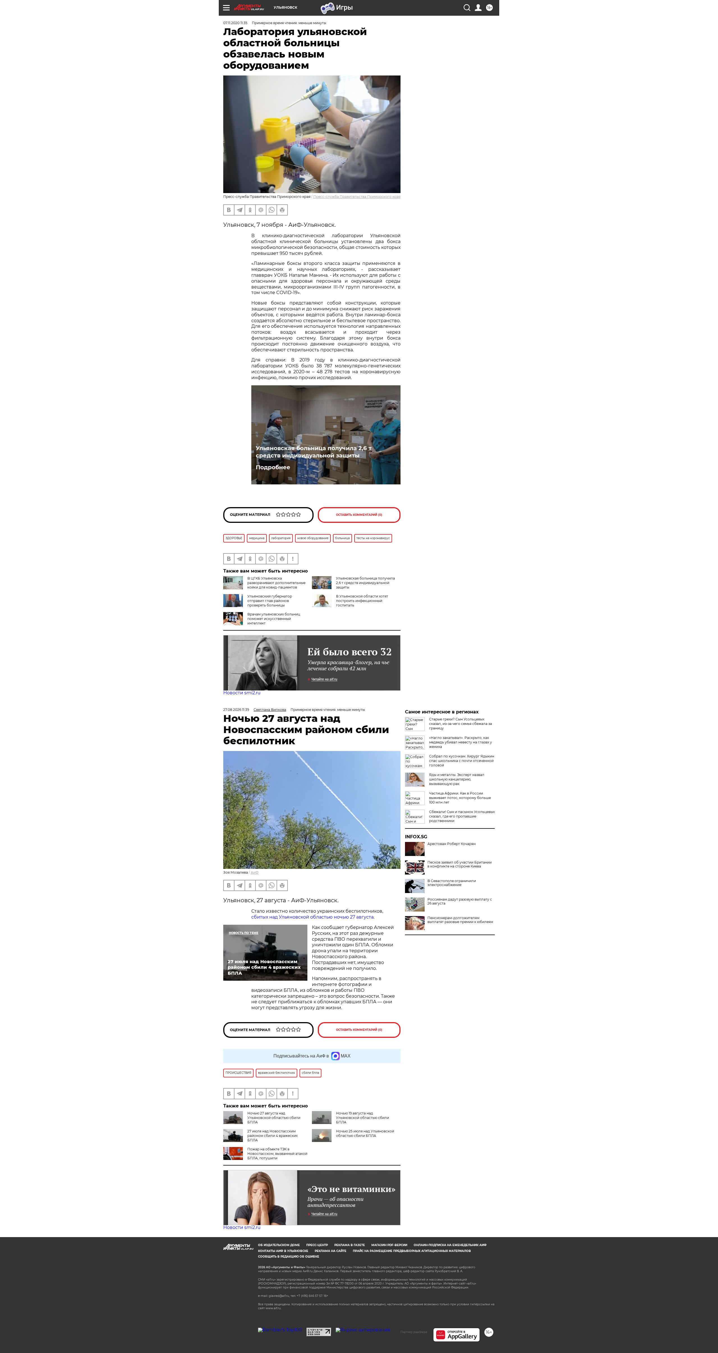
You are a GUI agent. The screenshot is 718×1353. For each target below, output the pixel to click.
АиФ (255, 872)
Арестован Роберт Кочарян (451, 844)
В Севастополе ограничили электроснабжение (451, 883)
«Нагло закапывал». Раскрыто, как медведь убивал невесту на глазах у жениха (460, 742)
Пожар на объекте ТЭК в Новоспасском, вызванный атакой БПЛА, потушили (277, 1153)
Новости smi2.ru (242, 692)
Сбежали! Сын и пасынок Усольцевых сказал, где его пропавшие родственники (462, 816)
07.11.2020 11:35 (235, 23)
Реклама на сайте (330, 1251)
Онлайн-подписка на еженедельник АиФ (450, 1245)
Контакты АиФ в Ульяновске (283, 1251)
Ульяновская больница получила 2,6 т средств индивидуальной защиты (314, 452)
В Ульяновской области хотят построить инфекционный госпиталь (362, 600)
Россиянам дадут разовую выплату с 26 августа (459, 901)
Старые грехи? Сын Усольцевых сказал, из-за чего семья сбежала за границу (460, 723)
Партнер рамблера (414, 1332)
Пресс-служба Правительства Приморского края (357, 196)
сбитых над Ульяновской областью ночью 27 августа (312, 917)
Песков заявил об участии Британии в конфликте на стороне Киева (459, 864)
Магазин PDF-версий (389, 1245)
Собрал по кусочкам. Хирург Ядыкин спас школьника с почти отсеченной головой (461, 760)
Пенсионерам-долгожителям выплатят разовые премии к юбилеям (460, 920)
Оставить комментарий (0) (359, 515)
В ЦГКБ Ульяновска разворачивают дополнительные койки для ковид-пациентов (276, 582)
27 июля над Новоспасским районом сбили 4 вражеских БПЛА (272, 1135)
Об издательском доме (279, 1245)
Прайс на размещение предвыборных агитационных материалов (412, 1251)
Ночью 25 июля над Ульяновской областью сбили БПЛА (365, 1133)
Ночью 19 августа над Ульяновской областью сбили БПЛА (362, 1117)
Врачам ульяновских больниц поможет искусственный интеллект (273, 618)
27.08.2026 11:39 (236, 710)
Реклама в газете (349, 1245)
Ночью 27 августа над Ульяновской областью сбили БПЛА (273, 1117)
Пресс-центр (317, 1245)
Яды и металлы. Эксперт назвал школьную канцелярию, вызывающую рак (456, 779)
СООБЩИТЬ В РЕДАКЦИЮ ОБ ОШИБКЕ (288, 1256)
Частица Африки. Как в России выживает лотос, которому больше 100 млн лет (460, 797)
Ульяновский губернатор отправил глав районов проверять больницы (269, 600)
